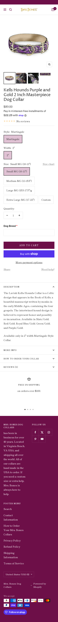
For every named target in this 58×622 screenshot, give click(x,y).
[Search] (10, 9)
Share (7, 269)
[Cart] (52, 9)
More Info (10, 350)
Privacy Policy (12, 540)
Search (8, 509)
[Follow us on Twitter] (42, 432)
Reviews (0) (11, 367)
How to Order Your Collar (21, 358)
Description (11, 286)
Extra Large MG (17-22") (20, 199)
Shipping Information (11, 555)
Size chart (48, 164)
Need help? (47, 269)
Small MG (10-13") (16, 171)
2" (8, 155)
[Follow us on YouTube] (42, 439)
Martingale (12, 139)
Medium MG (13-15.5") (19, 181)
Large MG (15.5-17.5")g (19, 190)
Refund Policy (12, 546)
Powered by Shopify (39, 585)
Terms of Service (14, 563)
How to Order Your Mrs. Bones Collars (13, 530)
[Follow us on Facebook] (35, 432)
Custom (46, 199)
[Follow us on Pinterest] (35, 439)
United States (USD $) (17, 574)
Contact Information (11, 517)
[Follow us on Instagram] (48, 432)
